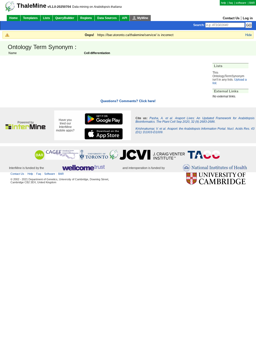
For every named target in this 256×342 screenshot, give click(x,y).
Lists (46, 18)
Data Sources (107, 18)
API (124, 18)
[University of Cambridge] (216, 179)
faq (231, 2)
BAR (252, 2)
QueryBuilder (65, 18)
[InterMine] (26, 128)
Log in (248, 18)
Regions (86, 18)
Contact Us (231, 18)
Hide (248, 35)
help (223, 2)
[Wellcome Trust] (83, 168)
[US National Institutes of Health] (215, 168)
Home (13, 18)
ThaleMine (31, 6)
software (241, 2)
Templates (30, 18)
